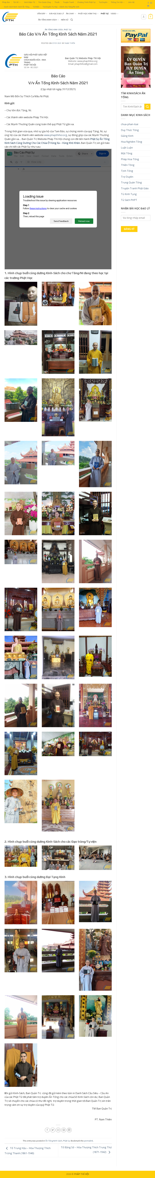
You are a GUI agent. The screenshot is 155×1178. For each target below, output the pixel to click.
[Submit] (147, 107)
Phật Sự (105, 13)
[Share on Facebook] (47, 1130)
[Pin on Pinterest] (63, 1130)
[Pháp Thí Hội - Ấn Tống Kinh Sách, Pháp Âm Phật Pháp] (17, 16)
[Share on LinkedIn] (69, 1130)
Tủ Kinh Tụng (129, 194)
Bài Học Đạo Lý (56, 13)
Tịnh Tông (127, 171)
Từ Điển (36, 7)
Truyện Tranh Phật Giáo (135, 188)
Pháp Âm (6, 2)
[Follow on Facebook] (148, 3)
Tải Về (15, 2)
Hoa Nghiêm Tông (131, 141)
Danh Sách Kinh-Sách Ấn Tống (16, 7)
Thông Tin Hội (117, 2)
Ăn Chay (70, 13)
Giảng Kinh (127, 135)
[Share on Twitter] (52, 1130)
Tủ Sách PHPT (129, 200)
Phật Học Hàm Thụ (87, 13)
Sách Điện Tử (29, 2)
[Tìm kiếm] (72, 20)
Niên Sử (64, 20)
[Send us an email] (151, 3)
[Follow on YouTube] (148, 6)
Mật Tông (126, 153)
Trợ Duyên (103, 2)
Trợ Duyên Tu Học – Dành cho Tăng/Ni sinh (61, 7)
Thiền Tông (127, 165)
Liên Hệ (131, 2)
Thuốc (57, 2)
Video (113, 13)
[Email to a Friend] (58, 1130)
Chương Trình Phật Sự (86, 2)
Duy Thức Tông (130, 130)
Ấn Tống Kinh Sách (47, 20)
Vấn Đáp (41, 13)
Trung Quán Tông (131, 182)
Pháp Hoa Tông (130, 159)
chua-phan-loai (129, 124)
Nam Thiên (70, 43)
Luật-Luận (127, 147)
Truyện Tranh (68, 2)
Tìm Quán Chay (44, 2)
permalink (88, 1140)
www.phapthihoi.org (55, 135)
